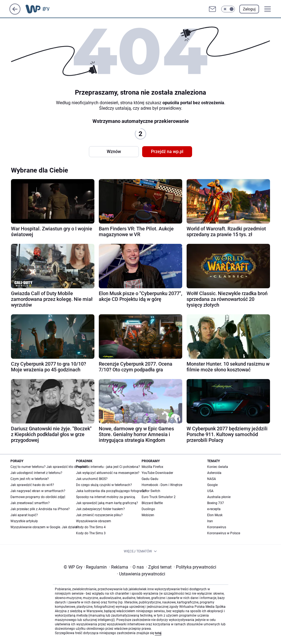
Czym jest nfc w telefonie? (29, 479)
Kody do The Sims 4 (91, 527)
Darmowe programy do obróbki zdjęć (37, 497)
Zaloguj (249, 9)
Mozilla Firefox (152, 467)
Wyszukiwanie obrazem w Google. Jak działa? (44, 527)
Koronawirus (216, 527)
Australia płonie (219, 497)
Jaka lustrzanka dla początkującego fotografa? (111, 491)
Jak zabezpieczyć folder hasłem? (100, 509)
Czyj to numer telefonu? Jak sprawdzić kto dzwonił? (48, 467)
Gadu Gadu (150, 479)
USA (210, 491)
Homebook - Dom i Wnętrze (162, 485)
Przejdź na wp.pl (167, 151)
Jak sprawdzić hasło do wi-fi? (32, 485)
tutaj (158, 633)
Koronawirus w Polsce (223, 533)
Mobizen (148, 515)
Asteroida (214, 473)
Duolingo (148, 509)
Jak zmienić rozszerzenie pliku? (99, 515)
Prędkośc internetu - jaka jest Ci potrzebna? (108, 467)
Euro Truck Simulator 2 (159, 497)
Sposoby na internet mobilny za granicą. (106, 497)
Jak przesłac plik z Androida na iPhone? (40, 509)
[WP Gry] (42, 9)
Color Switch (151, 491)
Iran (210, 521)
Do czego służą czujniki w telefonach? (104, 485)
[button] (228, 9)
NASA (211, 479)
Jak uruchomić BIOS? (92, 479)
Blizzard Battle (152, 503)
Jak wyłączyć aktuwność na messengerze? (107, 473)
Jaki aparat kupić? (24, 515)
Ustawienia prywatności (141, 574)
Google (212, 485)
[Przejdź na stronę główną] (15, 13)
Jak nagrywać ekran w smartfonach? (37, 491)
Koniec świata (217, 467)
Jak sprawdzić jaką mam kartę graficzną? (107, 503)
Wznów (114, 151)
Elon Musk (215, 515)
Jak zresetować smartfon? (30, 503)
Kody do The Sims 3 (91, 533)
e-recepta (214, 509)
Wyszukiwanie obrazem (93, 521)
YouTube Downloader (157, 473)
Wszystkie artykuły (24, 521)
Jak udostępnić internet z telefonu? (36, 473)
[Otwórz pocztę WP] (212, 9)
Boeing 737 (215, 503)
